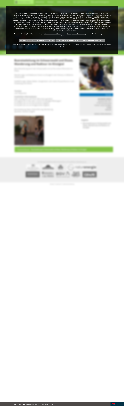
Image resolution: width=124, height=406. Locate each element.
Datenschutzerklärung (52, 34)
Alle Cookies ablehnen (45, 40)
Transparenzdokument (76, 34)
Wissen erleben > (38, 404)
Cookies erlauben (26, 40)
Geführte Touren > (50, 404)
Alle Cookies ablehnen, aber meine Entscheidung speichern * (81, 40)
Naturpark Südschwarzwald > (23, 404)
